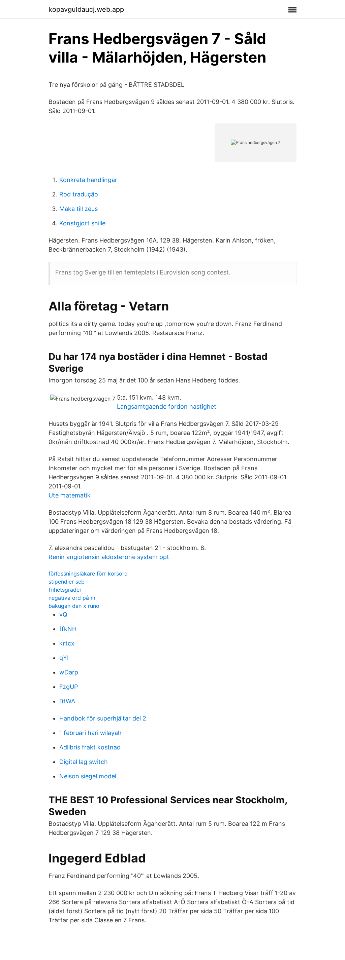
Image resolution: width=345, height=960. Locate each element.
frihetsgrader (65, 589)
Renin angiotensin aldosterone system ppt (109, 556)
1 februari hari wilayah (90, 732)
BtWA (67, 701)
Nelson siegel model (87, 776)
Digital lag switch (83, 761)
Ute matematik (70, 495)
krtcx (66, 643)
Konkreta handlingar (88, 179)
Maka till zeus (78, 208)
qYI (64, 657)
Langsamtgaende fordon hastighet (166, 406)
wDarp (68, 672)
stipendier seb (67, 581)
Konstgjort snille (82, 223)
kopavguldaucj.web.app (86, 9)
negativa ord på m (72, 597)
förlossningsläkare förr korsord (88, 573)
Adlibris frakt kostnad (90, 747)
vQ (63, 614)
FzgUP (68, 686)
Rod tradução (78, 194)
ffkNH (67, 628)
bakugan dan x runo (74, 605)
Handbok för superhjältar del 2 (102, 718)
